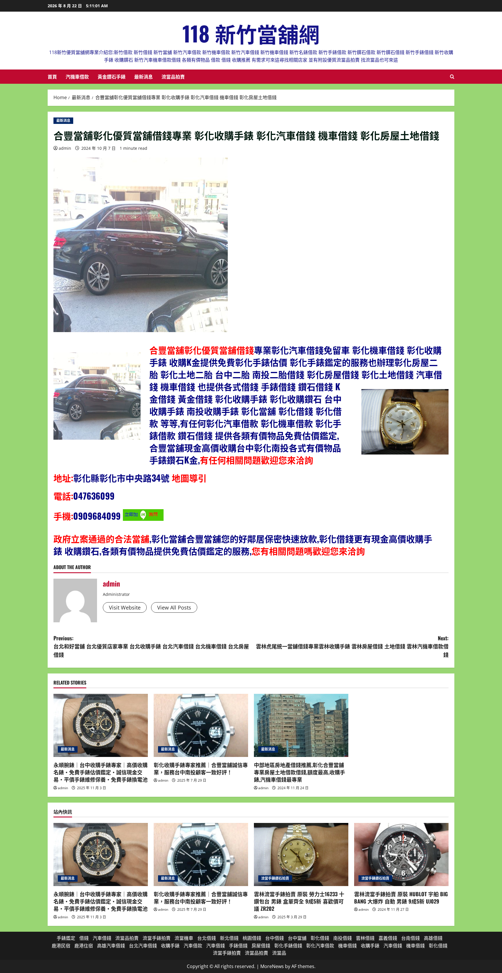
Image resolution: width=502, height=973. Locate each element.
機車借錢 (177, 386)
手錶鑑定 (324, 361)
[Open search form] (452, 76)
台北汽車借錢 (143, 945)
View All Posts (174, 607)
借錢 (84, 938)
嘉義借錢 (388, 938)
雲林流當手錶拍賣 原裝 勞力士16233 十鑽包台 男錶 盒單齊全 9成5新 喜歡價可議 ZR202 (299, 901)
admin (65, 148)
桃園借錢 (252, 938)
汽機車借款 (77, 76)
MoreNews (272, 966)
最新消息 (143, 76)
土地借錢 (396, 374)
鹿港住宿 (83, 945)
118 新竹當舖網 (251, 33)
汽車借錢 (102, 938)
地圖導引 (189, 477)
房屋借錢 (341, 374)
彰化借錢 (295, 410)
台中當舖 (297, 938)
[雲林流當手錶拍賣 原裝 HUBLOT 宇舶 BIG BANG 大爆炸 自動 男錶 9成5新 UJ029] (401, 854)
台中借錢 (274, 938)
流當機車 (184, 938)
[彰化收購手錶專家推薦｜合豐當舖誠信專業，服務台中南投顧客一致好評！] (201, 725)
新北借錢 (229, 938)
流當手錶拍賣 (157, 938)
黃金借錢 (195, 398)
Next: (352, 646)
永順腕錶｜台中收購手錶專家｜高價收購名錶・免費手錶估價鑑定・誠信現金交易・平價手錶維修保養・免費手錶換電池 (100, 772)
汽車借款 (193, 945)
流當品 (279, 953)
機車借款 (295, 423)
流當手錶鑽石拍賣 (275, 878)
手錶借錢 (278, 386)
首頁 (52, 76)
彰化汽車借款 (232, 423)
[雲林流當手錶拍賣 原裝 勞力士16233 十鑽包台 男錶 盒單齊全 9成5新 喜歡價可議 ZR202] (301, 854)
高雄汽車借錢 (111, 945)
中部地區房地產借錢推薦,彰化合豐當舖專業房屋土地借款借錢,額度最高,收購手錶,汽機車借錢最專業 (299, 772)
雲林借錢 (365, 938)
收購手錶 (249, 398)
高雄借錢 (433, 938)
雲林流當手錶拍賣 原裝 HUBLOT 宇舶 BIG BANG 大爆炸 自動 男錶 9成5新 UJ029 (401, 897)
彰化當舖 (258, 410)
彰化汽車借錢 (297, 349)
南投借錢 (342, 938)
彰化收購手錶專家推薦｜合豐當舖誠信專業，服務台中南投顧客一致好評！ (201, 768)
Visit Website (125, 607)
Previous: (151, 646)
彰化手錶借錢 (288, 945)
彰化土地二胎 (186, 374)
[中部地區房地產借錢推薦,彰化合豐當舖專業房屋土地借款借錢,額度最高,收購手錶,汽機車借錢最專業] (301, 725)
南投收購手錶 (213, 410)
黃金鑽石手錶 (112, 76)
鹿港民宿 (61, 945)
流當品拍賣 (173, 76)
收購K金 (184, 361)
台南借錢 (410, 938)
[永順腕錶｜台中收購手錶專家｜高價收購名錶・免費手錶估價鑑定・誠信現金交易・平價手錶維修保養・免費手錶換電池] (100, 725)
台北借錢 (206, 938)
